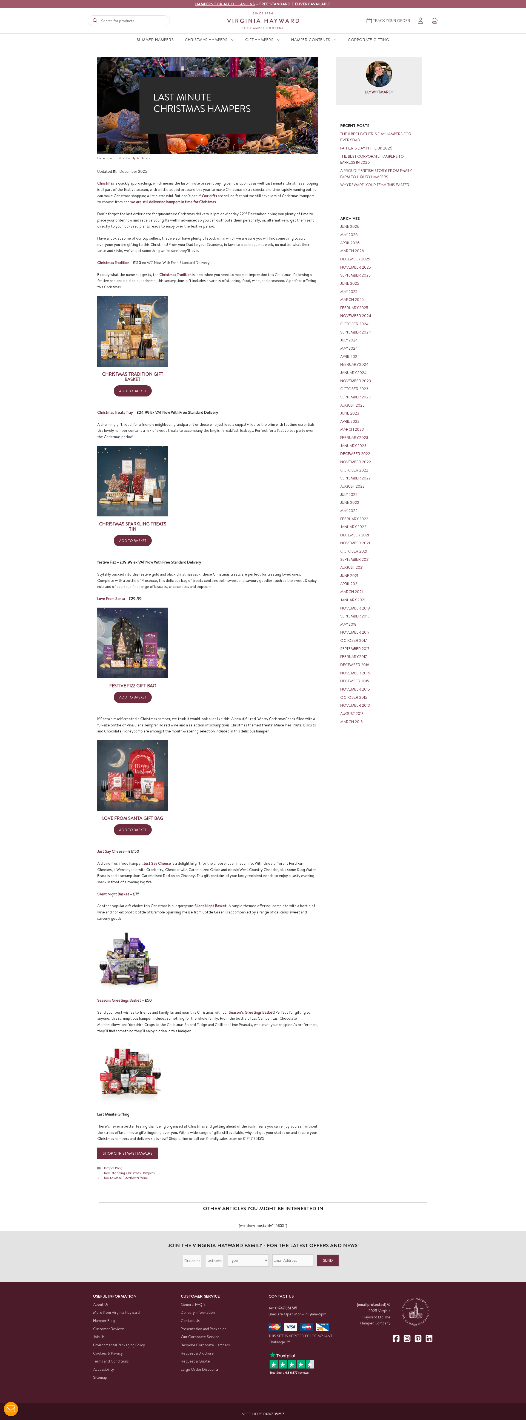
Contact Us (190, 1320)
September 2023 (355, 397)
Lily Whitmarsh (379, 92)
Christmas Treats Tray (115, 412)
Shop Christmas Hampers (128, 1153)
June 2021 (349, 575)
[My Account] (420, 21)
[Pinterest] (418, 1338)
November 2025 (355, 267)
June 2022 (349, 502)
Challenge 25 (279, 1342)
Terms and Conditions (111, 1361)
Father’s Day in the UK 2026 (366, 148)
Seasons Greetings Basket (119, 1000)
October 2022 (354, 470)
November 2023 (355, 381)
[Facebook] (396, 1338)
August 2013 (352, 713)
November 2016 (355, 673)
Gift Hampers (259, 39)
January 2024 (353, 372)
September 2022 (355, 478)
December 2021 (354, 535)
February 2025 (354, 308)
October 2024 (354, 324)
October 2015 (353, 697)
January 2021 (352, 600)
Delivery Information (198, 1312)
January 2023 (353, 446)
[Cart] (435, 21)
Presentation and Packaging (204, 1329)
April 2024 (350, 356)
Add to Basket (132, 390)
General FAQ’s (193, 1304)
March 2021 (351, 591)
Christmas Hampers (206, 39)
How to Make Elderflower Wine (125, 1177)
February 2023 (354, 437)
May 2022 (349, 510)
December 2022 (355, 453)
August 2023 (352, 405)
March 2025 (352, 299)
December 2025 (355, 259)
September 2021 (355, 559)
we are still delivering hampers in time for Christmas (173, 202)
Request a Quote (195, 1361)
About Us (100, 1304)
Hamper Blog (112, 1168)
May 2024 (349, 348)
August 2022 (352, 486)
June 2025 (349, 283)
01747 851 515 (286, 1308)
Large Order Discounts (200, 1369)
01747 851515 (274, 1414)
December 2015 (354, 681)
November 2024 (355, 315)
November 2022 (355, 462)
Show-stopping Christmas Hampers (128, 1173)
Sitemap (100, 1377)
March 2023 (352, 429)
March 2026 (352, 251)
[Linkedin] (429, 1338)
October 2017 (353, 640)
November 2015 (355, 689)
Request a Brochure (197, 1353)
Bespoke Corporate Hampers (205, 1345)
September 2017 (354, 648)
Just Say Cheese (111, 851)
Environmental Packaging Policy (119, 1345)
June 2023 (349, 413)
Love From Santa (111, 598)
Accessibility (103, 1369)
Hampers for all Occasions (225, 3)
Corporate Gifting (368, 39)
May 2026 (349, 234)
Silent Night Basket (113, 894)
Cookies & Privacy (108, 1353)
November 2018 (355, 608)
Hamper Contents (310, 39)
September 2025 (355, 275)
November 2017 (355, 632)
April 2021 (349, 584)
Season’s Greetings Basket (251, 1012)
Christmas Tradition (113, 262)
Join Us (99, 1336)
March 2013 (351, 722)
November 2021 (355, 543)
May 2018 (348, 624)
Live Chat (11, 1409)
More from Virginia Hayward (116, 1312)
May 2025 (349, 291)
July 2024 (349, 340)
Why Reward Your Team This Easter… (376, 185)
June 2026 (349, 226)
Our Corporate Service (200, 1336)
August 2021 (352, 567)
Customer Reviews (109, 1329)
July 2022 (349, 494)
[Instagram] (407, 1338)
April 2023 (349, 421)
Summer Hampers (155, 39)
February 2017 (353, 656)
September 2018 (355, 616)
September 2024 (355, 332)
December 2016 (354, 665)
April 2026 (350, 243)
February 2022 (354, 519)
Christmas (105, 183)
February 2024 (354, 364)
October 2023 (354, 389)
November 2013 (355, 705)
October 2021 (353, 551)
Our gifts (209, 196)
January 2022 (353, 527)
